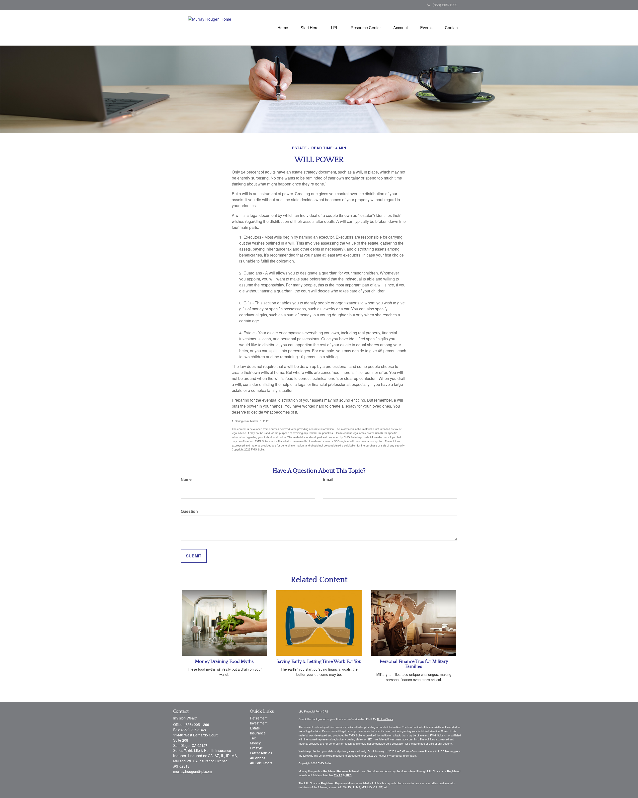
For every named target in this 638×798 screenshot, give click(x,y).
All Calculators (261, 762)
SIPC (348, 775)
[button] (309, 27)
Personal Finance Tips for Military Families (414, 664)
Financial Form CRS (316, 711)
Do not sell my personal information (395, 755)
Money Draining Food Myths (224, 661)
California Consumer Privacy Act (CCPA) (424, 751)
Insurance (258, 732)
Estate (255, 727)
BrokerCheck (385, 719)
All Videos (257, 757)
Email (328, 479)
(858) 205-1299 (445, 4)
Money (255, 742)
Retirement (258, 717)
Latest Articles (261, 752)
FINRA (338, 775)
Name (186, 479)
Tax (253, 737)
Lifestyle (256, 747)
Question (189, 511)
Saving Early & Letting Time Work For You (319, 661)
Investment (258, 722)
